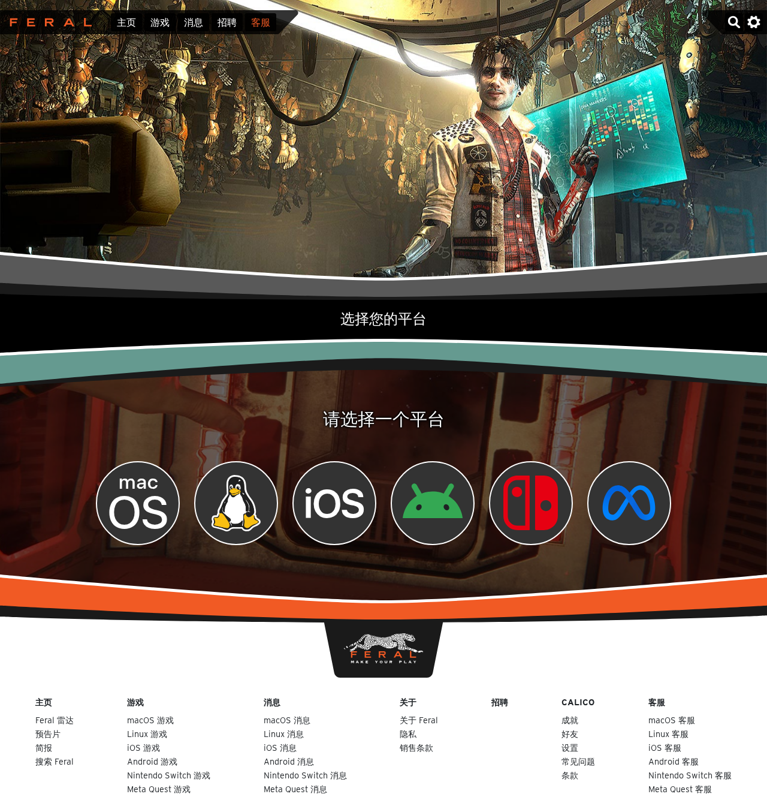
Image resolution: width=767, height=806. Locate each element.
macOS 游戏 (150, 720)
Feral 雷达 (54, 720)
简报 (43, 747)
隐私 (408, 734)
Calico (577, 702)
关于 (408, 702)
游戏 (160, 22)
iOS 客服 (664, 747)
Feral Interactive (48, 22)
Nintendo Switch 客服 (690, 775)
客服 (260, 22)
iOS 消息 (280, 747)
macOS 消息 (287, 720)
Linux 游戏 (147, 734)
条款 (569, 775)
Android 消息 (289, 761)
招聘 (227, 22)
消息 (193, 22)
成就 (569, 720)
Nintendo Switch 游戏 (168, 775)
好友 (569, 734)
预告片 (48, 734)
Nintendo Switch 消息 (305, 775)
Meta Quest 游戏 (159, 789)
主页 (126, 22)
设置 (569, 747)
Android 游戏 (152, 761)
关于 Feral (419, 720)
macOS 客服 (671, 720)
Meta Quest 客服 (680, 789)
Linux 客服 (668, 734)
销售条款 (416, 747)
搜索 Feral (54, 761)
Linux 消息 (284, 734)
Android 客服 (673, 761)
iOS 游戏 (143, 747)
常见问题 (578, 761)
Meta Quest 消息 (295, 789)
